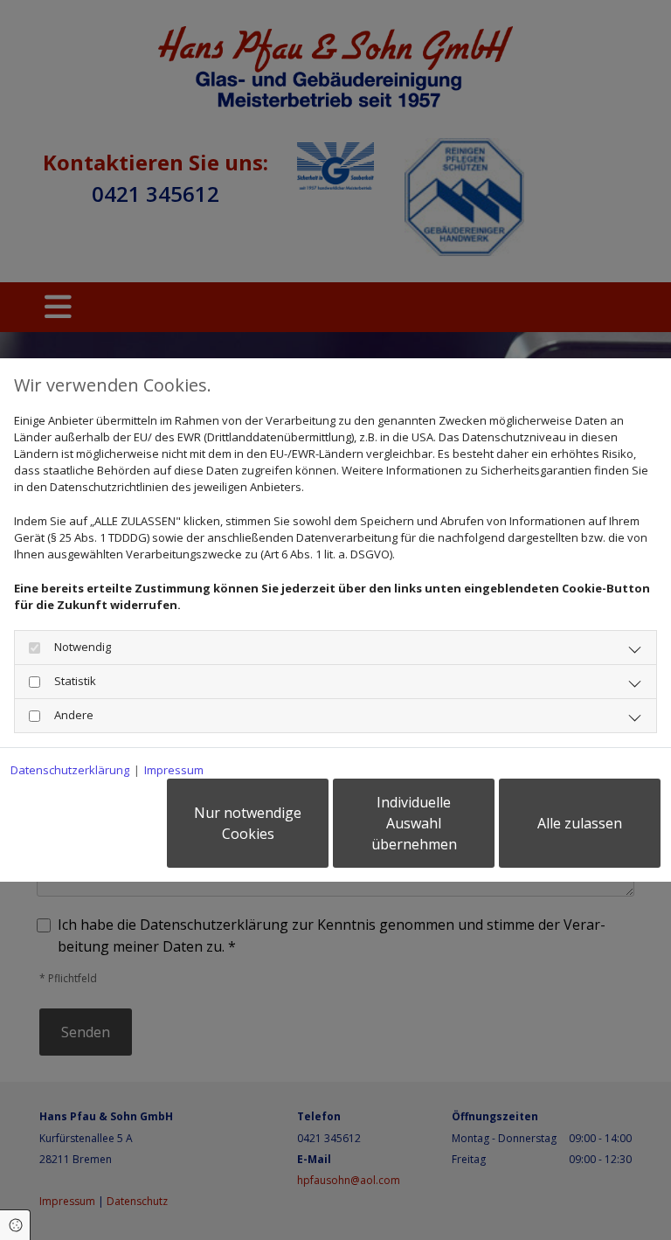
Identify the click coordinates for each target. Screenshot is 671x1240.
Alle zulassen (579, 823)
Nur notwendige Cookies (247, 823)
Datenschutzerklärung (69, 770)
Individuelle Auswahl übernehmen (414, 823)
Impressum (174, 770)
